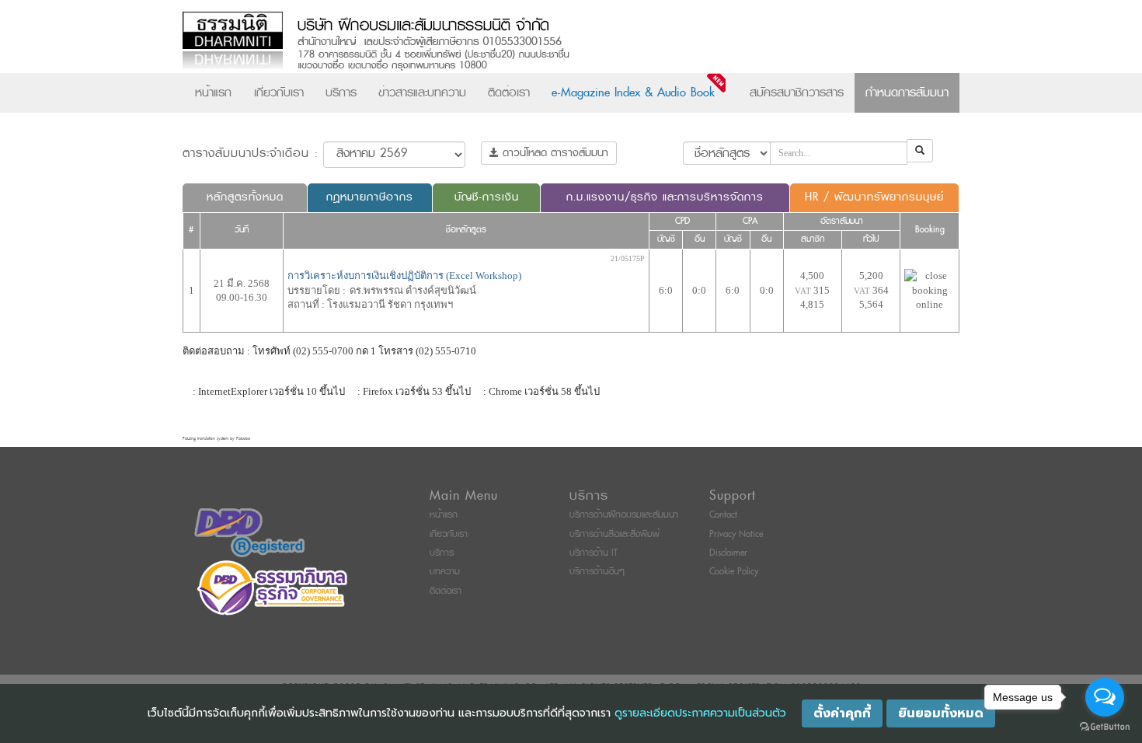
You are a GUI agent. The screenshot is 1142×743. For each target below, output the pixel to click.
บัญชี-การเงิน (486, 197)
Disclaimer (728, 553)
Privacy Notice (736, 534)
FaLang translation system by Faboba (216, 438)
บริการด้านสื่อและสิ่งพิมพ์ (614, 534)
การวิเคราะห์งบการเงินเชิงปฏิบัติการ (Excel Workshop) (404, 275)
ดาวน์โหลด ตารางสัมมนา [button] (553, 153)
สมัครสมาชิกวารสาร (797, 92)
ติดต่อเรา (509, 92)
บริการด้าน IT (593, 553)
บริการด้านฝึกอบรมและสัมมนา (623, 515)
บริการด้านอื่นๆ (597, 571)
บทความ (445, 571)
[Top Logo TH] (539, 42)
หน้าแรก (213, 92)
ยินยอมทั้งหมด (941, 713)
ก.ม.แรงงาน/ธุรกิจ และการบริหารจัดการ (665, 197)
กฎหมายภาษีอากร (369, 197)
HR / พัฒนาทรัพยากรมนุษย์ (874, 197)
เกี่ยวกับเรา (279, 92)
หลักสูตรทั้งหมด (245, 197)
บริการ (341, 92)
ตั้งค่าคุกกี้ (842, 713)
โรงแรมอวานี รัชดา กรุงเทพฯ (390, 304)
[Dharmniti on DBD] (249, 532)
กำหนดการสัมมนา (907, 92)
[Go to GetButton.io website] (1105, 727)
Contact (723, 515)
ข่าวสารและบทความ (422, 92)
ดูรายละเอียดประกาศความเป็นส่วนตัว (700, 713)
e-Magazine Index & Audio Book (633, 92)
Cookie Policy (733, 571)
